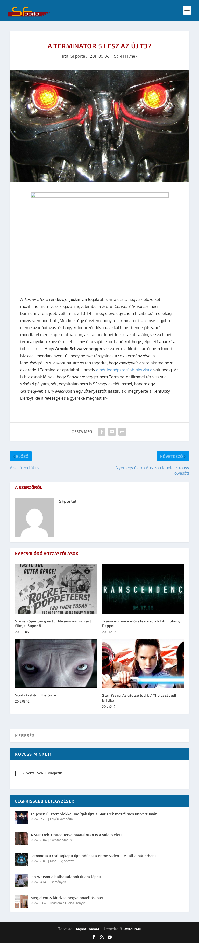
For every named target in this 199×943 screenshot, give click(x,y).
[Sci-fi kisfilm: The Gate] (56, 663)
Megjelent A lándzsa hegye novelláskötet (67, 898)
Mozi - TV (56, 861)
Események (57, 882)
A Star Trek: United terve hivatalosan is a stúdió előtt (76, 835)
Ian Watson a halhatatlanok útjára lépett (66, 877)
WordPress (132, 929)
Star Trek (68, 840)
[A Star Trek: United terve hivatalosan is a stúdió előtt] (21, 838)
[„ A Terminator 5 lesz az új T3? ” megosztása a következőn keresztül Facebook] (101, 432)
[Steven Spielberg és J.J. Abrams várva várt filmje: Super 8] (56, 588)
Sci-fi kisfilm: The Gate (35, 695)
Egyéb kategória (61, 819)
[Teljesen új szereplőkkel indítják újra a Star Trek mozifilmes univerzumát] (21, 817)
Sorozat (55, 840)
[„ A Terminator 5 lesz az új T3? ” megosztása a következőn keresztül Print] (122, 432)
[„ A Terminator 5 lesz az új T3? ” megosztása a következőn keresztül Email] (112, 432)
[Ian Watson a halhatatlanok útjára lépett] (21, 880)
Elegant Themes (86, 929)
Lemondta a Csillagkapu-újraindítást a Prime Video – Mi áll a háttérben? (93, 856)
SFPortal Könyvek (75, 903)
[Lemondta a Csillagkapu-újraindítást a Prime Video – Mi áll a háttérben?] (21, 859)
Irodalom (55, 903)
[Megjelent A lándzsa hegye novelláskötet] (21, 901)
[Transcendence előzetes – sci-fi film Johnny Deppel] (143, 588)
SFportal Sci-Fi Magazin (42, 773)
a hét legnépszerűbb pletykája (123, 369)
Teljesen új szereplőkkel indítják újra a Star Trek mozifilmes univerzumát (94, 814)
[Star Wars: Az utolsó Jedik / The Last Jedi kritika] (143, 663)
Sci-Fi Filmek (125, 56)
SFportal (78, 56)
